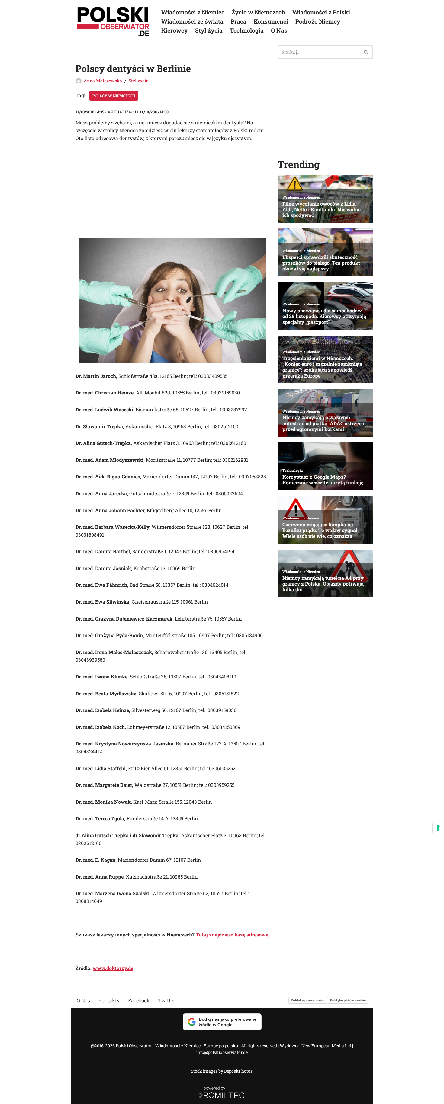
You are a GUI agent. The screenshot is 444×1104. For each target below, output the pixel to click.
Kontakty (109, 1000)
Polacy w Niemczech (113, 95)
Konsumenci (271, 21)
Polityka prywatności (307, 1000)
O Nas (279, 30)
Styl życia (209, 30)
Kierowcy (174, 30)
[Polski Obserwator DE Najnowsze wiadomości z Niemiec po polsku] (113, 21)
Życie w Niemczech (258, 12)
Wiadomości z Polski (321, 12)
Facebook (139, 1000)
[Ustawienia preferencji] (438, 828)
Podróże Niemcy (317, 21)
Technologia (247, 30)
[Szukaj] (366, 52)
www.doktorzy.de (113, 968)
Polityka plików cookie (348, 1000)
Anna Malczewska (103, 81)
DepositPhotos (238, 1071)
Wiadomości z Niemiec (192, 12)
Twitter (166, 1000)
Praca (238, 21)
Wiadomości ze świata (192, 21)
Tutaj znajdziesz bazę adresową (232, 934)
